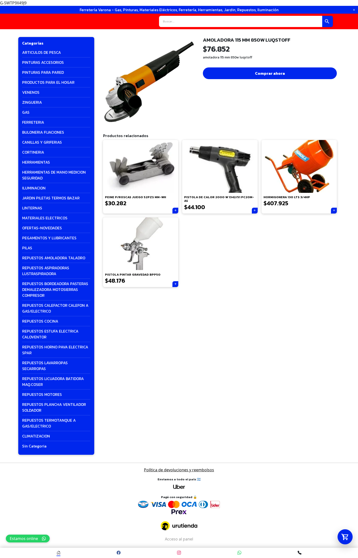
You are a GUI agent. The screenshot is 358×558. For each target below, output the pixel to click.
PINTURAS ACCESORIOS (43, 62)
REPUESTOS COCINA (40, 321)
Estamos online (24, 538)
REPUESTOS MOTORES (42, 394)
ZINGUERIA (32, 102)
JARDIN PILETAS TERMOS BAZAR (51, 198)
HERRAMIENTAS (36, 162)
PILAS (27, 248)
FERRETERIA (33, 122)
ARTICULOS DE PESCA (41, 52)
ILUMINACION (34, 188)
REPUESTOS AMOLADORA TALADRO (53, 258)
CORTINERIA (33, 152)
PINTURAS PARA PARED (43, 72)
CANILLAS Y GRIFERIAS (42, 142)
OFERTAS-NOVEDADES (42, 228)
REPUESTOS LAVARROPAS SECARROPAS (45, 366)
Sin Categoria (34, 446)
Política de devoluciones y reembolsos (179, 470)
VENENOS (30, 92)
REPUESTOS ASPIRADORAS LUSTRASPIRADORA (45, 271)
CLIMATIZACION (36, 436)
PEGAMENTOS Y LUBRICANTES (49, 238)
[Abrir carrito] (345, 536)
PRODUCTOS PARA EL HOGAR (48, 82)
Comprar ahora (270, 73)
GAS (25, 112)
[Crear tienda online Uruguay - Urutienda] (179, 525)
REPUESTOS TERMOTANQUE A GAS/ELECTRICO (49, 423)
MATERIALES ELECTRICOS (44, 218)
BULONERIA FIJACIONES (43, 132)
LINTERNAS (32, 208)
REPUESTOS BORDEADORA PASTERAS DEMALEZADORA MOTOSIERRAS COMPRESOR (55, 289)
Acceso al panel (179, 539)
